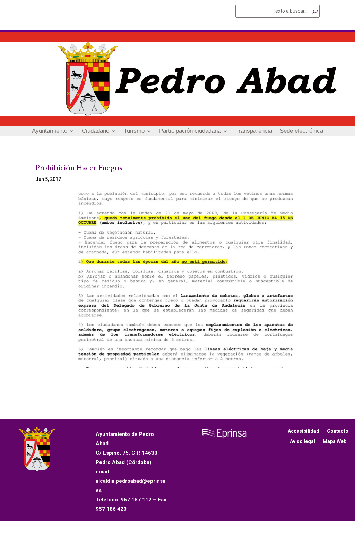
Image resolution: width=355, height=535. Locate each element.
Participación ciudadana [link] (190, 131)
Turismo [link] (134, 131)
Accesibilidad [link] (303, 431)
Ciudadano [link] (95, 131)
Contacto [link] (337, 431)
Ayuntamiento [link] (49, 131)
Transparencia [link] (253, 131)
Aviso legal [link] (302, 441)
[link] (177, 114)
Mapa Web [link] (334, 441)
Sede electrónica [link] (301, 131)
